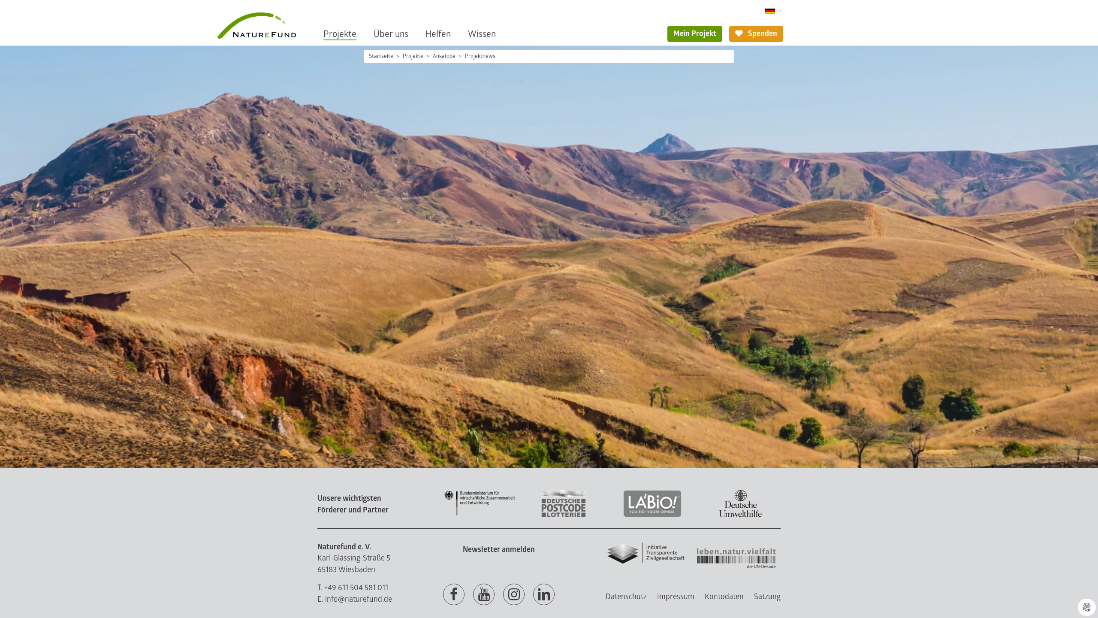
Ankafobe (444, 56)
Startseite (381, 56)
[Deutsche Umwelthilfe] (741, 515)
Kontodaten (724, 596)
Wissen (482, 34)
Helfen (438, 34)
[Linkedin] (544, 594)
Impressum (675, 596)
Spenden (761, 33)
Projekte (339, 34)
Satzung (767, 596)
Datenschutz (626, 596)
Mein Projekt (694, 33)
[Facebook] (454, 594)
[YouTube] (484, 594)
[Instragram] (514, 594)
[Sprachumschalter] (773, 11)
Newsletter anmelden (499, 549)
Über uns (391, 34)
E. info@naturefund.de (354, 599)
